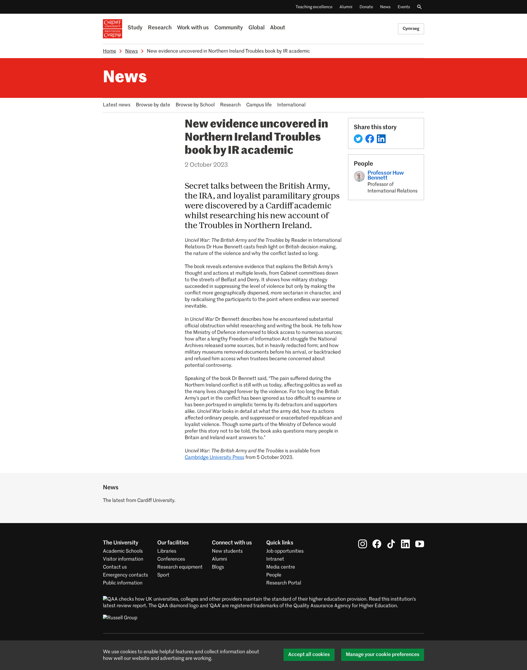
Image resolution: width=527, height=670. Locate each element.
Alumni (346, 7)
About (277, 28)
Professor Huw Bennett (386, 176)
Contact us (115, 567)
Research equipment (180, 567)
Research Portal (283, 583)
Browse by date (153, 105)
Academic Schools (123, 551)
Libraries (166, 551)
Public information (122, 583)
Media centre (280, 567)
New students (227, 551)
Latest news (116, 105)
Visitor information (123, 559)
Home (109, 51)
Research (160, 28)
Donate (366, 7)
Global (256, 28)
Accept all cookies (309, 654)
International (291, 105)
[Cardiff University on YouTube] (419, 543)
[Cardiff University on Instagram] (362, 543)
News (385, 7)
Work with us (193, 28)
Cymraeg (411, 29)
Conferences (171, 559)
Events (404, 7)
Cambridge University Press (214, 457)
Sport (163, 575)
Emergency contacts (125, 575)
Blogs (218, 567)
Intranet (275, 559)
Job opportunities (285, 551)
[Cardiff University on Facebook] (376, 543)
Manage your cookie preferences (382, 654)
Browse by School (195, 105)
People (273, 575)
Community (228, 28)
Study (135, 28)
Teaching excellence (314, 7)
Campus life (259, 105)
